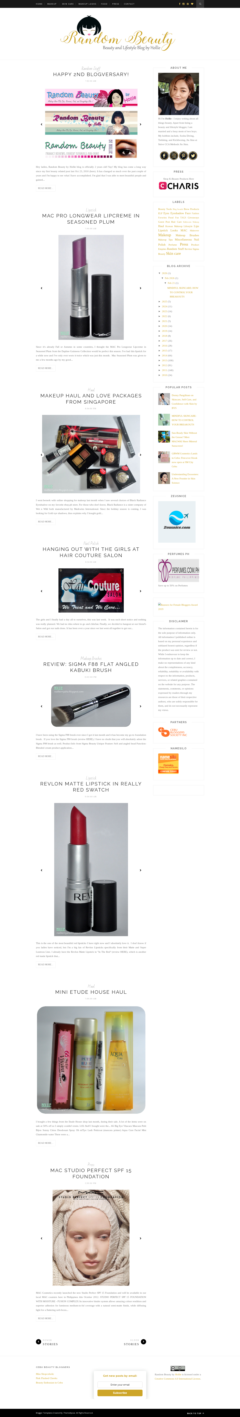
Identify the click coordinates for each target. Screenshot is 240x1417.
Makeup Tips (165, 239)
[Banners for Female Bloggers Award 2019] (178, 609)
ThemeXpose (69, 1413)
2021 (164, 321)
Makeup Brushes (91, 658)
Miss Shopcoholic (45, 1374)
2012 (164, 365)
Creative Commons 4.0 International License (177, 1378)
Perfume (172, 244)
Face (188, 213)
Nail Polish (91, 543)
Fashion (195, 213)
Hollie (178, 1374)
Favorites (162, 217)
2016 (164, 345)
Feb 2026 (170, 278)
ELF (160, 213)
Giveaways (193, 217)
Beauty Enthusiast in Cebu (49, 1382)
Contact (129, 4)
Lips (196, 226)
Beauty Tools (165, 209)
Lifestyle (188, 226)
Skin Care (68, 4)
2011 (164, 370)
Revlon (188, 249)
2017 (164, 340)
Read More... (45, 188)
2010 (164, 375)
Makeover (194, 230)
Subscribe (120, 1392)
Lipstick (91, 210)
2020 (164, 326)
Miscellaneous (183, 239)
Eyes (166, 213)
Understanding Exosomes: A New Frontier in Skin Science (185, 478)
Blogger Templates (44, 1413)
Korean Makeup (174, 226)
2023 (164, 311)
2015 (164, 350)
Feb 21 (171, 283)
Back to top (194, 1413)
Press (115, 4)
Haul (91, 390)
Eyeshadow (177, 213)
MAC (184, 230)
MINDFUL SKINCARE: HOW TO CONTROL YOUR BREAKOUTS (182, 292)
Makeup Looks (87, 4)
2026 (164, 273)
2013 (164, 360)
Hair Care (176, 222)
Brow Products (191, 209)
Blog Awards (178, 209)
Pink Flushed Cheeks (46, 1378)
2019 (164, 331)
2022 (164, 316)
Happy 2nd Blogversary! (91, 74)
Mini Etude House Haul (91, 992)
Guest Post (164, 222)
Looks (174, 230)
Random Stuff (91, 68)
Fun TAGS (180, 217)
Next (140, 124)
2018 (164, 336)
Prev (41, 124)
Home (39, 4)
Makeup (52, 4)
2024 (164, 306)
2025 (164, 301)
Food (104, 4)
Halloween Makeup (191, 222)
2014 (164, 355)
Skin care (173, 253)
